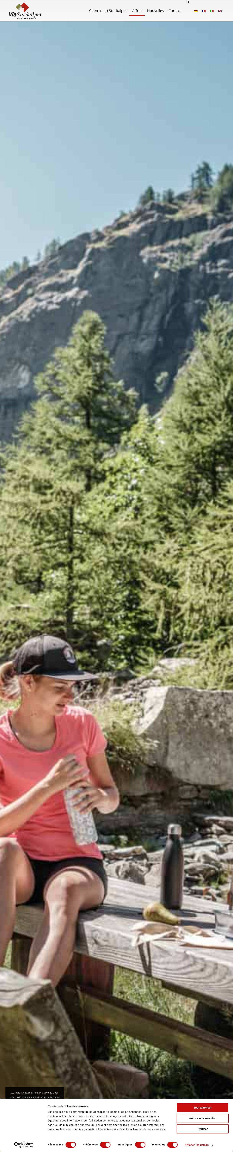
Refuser (203, 1128)
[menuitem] (108, 10)
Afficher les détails (197, 1144)
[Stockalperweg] (25, 10)
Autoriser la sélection (202, 1118)
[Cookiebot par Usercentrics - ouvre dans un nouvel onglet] (24, 1145)
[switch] (105, 1145)
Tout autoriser (203, 1107)
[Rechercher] (188, 10)
